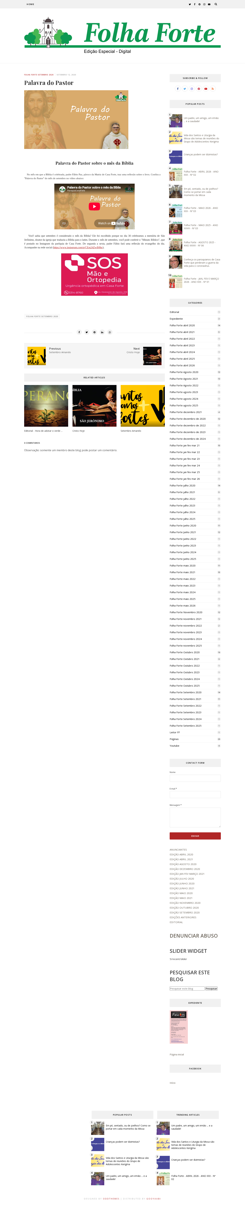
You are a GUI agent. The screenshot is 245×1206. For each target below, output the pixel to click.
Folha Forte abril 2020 (182, 325)
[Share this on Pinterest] (94, 332)
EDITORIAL (176, 922)
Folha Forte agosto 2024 (184, 398)
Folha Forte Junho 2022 (183, 538)
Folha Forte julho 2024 (182, 512)
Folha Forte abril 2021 (182, 332)
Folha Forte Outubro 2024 (185, 679)
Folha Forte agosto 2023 (184, 392)
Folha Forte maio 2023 (183, 585)
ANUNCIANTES (178, 849)
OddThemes (111, 1198)
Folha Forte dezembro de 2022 (188, 425)
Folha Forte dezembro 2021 (186, 412)
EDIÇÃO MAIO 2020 (181, 893)
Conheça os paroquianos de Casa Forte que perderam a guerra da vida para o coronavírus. (202, 262)
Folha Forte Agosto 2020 (184, 372)
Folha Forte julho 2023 (182, 505)
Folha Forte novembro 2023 (186, 632)
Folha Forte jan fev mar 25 (185, 472)
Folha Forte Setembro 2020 (39, 75)
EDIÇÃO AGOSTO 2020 (183, 864)
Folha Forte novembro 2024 (186, 639)
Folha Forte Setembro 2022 (186, 705)
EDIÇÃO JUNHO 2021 (182, 888)
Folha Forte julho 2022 (182, 498)
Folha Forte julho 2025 (182, 518)
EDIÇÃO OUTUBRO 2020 (184, 907)
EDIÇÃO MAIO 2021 (181, 898)
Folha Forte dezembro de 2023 (188, 432)
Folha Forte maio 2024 (183, 592)
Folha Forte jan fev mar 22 (185, 452)
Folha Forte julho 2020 (182, 485)
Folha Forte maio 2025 (183, 598)
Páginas (174, 739)
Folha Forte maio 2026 (183, 605)
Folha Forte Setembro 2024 (186, 719)
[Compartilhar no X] (87, 332)
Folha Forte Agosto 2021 (184, 378)
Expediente (176, 318)
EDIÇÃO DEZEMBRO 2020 (185, 869)
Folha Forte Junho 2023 (183, 545)
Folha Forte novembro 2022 (186, 625)
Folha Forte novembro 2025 (186, 645)
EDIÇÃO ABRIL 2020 (181, 854)
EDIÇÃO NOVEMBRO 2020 (185, 902)
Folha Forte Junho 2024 (183, 552)
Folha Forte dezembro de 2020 (188, 418)
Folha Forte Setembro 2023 (186, 712)
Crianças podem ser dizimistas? (201, 154)
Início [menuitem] (173, 1082)
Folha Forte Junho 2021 (183, 532)
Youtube (174, 745)
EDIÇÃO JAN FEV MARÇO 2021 (187, 873)
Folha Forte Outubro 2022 (185, 665)
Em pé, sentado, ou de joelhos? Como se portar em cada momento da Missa (201, 192)
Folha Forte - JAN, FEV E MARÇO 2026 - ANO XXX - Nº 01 (201, 280)
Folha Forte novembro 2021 (186, 619)
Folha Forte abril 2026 (182, 365)
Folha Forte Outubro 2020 (185, 652)
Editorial (174, 312)
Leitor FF (175, 732)
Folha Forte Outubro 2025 (185, 685)
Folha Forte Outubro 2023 (185, 672)
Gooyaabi (153, 1198)
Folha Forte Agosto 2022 (184, 385)
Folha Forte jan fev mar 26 (185, 478)
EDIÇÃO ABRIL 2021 (181, 859)
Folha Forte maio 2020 (183, 565)
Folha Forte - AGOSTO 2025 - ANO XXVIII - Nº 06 (200, 244)
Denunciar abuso (194, 935)
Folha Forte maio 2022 (183, 578)
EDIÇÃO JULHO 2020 (182, 878)
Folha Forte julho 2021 (182, 492)
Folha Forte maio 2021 (183, 572)
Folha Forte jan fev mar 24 (185, 465)
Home (30, 4)
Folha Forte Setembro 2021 (186, 699)
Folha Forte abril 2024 (182, 352)
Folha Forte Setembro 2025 (186, 725)
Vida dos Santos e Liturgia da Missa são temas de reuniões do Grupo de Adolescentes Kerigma (201, 138)
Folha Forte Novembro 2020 (186, 612)
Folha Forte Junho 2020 (183, 525)
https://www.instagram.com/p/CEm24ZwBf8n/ (78, 247)
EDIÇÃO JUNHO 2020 (182, 883)
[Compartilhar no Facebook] (79, 332)
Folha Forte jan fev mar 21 (185, 445)
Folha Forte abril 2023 (182, 345)
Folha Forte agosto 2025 (184, 405)
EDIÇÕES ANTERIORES (183, 917)
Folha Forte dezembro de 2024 (188, 438)
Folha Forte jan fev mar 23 (185, 458)
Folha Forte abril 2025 (182, 358)
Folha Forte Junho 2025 (183, 558)
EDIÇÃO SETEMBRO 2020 (185, 912)
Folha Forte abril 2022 (182, 338)
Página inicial (177, 1054)
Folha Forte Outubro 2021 (185, 659)
